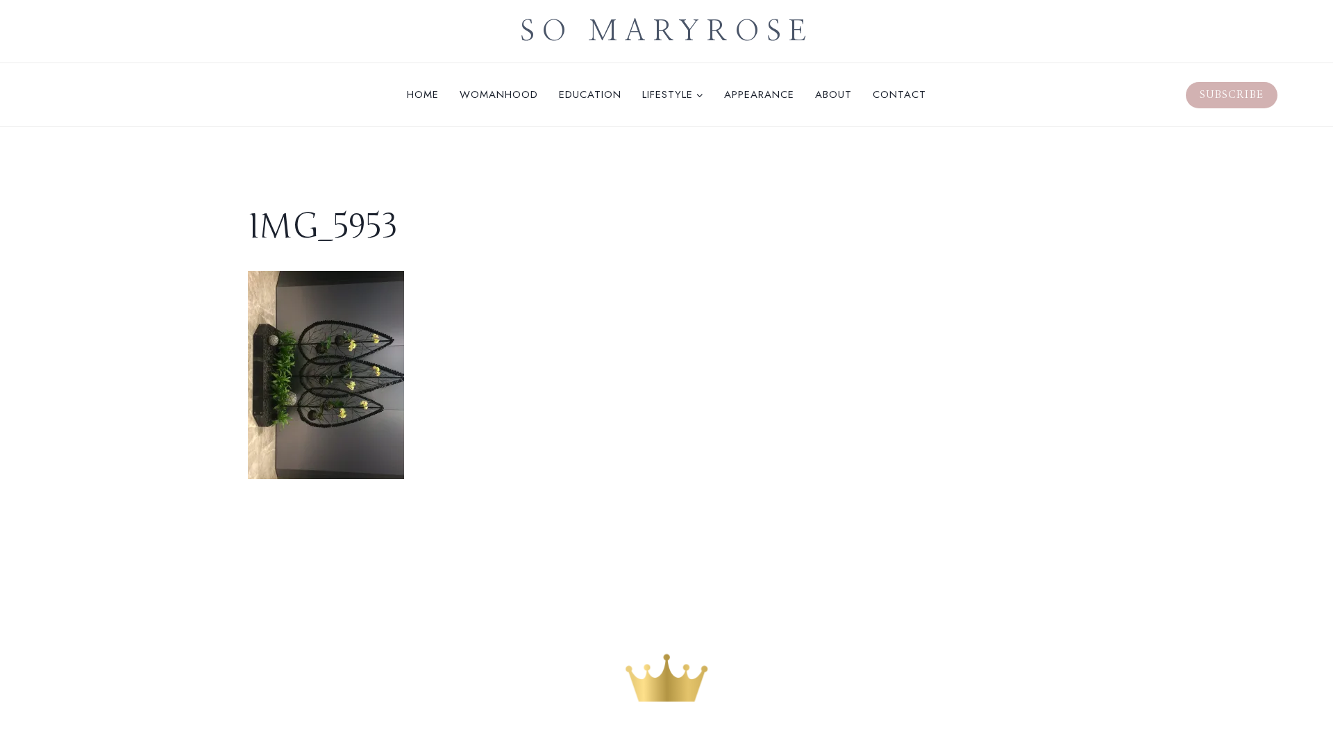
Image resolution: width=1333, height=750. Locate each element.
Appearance (759, 94)
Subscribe (1232, 95)
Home (423, 94)
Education (590, 94)
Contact (899, 94)
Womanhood (499, 94)
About (833, 94)
